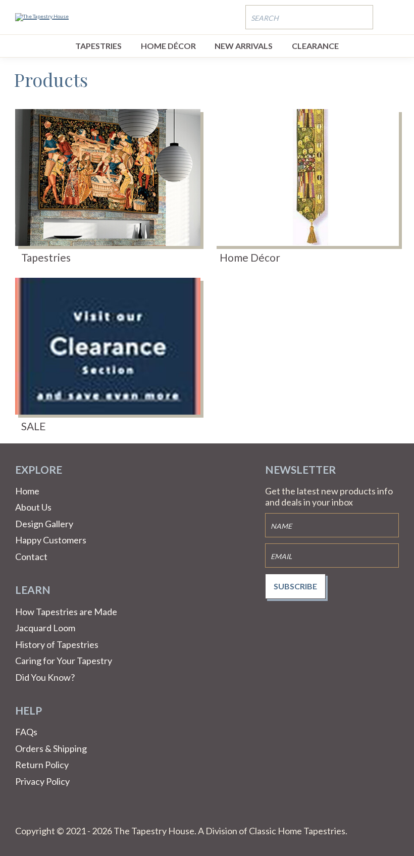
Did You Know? (45, 677)
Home (27, 490)
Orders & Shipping (51, 748)
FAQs (26, 731)
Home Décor (168, 46)
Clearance (315, 46)
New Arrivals (244, 46)
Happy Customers (50, 539)
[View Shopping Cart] (391, 17)
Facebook (23, 813)
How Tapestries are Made (66, 611)
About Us (33, 507)
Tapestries (98, 46)
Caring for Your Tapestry (63, 660)
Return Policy (42, 764)
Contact (31, 556)
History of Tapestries (56, 644)
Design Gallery (44, 523)
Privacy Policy (42, 781)
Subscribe (295, 586)
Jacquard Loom (45, 627)
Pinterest (47, 813)
